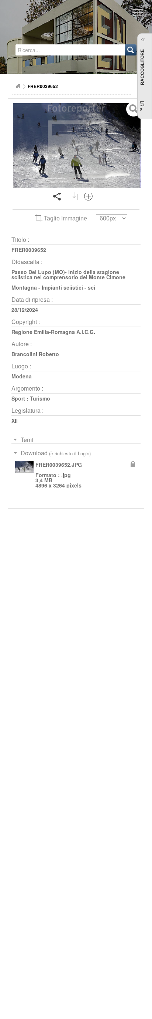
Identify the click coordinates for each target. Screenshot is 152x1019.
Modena (21, 376)
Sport (18, 398)
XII (14, 420)
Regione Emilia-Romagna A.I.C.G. (53, 331)
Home (18, 86)
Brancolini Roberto (35, 354)
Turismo (40, 398)
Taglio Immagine (65, 218)
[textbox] (49, 49)
